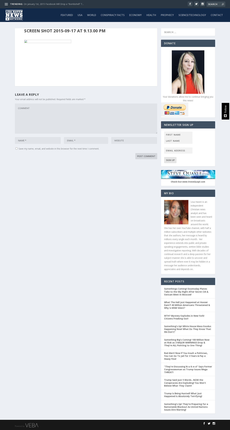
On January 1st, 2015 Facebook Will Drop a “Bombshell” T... (54, 4)
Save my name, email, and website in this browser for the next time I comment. (59, 148)
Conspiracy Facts (113, 15)
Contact (217, 15)
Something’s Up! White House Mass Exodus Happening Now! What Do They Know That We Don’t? (187, 329)
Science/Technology (192, 15)
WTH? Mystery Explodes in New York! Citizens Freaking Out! (184, 317)
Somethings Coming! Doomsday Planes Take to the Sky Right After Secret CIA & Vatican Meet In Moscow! (186, 291)
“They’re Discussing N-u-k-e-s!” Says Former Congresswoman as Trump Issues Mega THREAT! (188, 369)
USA (80, 15)
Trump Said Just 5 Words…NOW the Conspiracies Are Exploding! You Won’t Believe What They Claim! (185, 382)
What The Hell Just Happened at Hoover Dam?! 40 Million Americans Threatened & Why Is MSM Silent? (187, 305)
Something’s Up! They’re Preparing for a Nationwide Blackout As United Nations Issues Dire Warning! (186, 407)
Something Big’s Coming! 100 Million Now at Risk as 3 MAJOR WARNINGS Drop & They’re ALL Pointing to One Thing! (186, 342)
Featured (67, 15)
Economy (135, 15)
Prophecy (167, 15)
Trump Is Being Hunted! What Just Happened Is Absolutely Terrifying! (183, 395)
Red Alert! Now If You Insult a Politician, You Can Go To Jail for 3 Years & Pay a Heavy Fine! (186, 356)
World (91, 15)
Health (151, 15)
